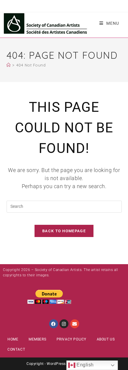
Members (37, 339)
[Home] (9, 65)
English (84, 364)
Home (12, 339)
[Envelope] (74, 323)
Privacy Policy (71, 339)
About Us (106, 339)
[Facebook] (53, 323)
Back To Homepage (64, 231)
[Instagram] (64, 323)
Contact (16, 349)
